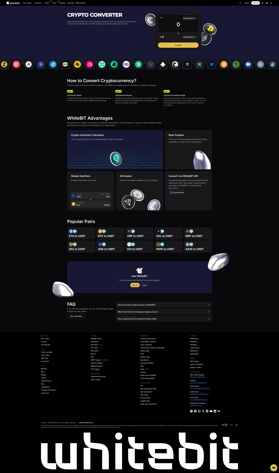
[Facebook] (195, 411)
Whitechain (194, 351)
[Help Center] (262, 3)
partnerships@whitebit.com (200, 388)
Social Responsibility (147, 378)
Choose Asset (188, 18)
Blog (142, 366)
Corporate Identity (146, 363)
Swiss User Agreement (148, 404)
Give (161, 17)
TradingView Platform (48, 390)
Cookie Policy (145, 401)
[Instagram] (199, 411)
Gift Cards (94, 348)
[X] (203, 411)
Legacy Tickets (195, 367)
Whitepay (193, 345)
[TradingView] (219, 411)
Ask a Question (76, 316)
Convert (178, 45)
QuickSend (95, 342)
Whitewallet (194, 354)
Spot (42, 372)
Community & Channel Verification (152, 348)
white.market (194, 348)
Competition (45, 387)
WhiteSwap (194, 338)
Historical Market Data (148, 389)
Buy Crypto (45, 338)
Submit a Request (196, 364)
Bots (42, 384)
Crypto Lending (46, 352)
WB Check (94, 345)
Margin (43, 375)
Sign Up (255, 3)
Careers (143, 372)
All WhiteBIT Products (148, 342)
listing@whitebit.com (197, 377)
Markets (44, 369)
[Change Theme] (271, 3)
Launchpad (45, 361)
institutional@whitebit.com (199, 394)
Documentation (178, 192)
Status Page (144, 351)
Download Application (148, 338)
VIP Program (95, 369)
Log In (246, 3)
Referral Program (97, 363)
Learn (142, 369)
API (141, 386)
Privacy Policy (145, 398)
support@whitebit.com (198, 383)
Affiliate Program (97, 366)
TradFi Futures (46, 381)
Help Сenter (194, 361)
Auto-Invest (45, 355)
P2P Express (45, 345)
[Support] (273, 467)
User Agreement (146, 392)
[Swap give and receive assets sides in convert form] (178, 33)
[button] (178, 37)
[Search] (240, 3)
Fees (142, 354)
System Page (145, 357)
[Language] (267, 3)
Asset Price (45, 393)
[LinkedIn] (215, 411)
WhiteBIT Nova (96, 338)
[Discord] (207, 411)
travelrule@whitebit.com (198, 400)
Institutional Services (98, 376)
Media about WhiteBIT (148, 375)
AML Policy (144, 395)
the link (118, 427)
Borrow (93, 354)
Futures (43, 378)
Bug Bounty (144, 360)
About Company (146, 345)
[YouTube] (211, 411)
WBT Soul (44, 358)
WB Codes (94, 351)
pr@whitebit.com (196, 405)
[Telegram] (191, 411)
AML (92, 357)
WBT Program (96, 360)
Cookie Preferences (86, 423)
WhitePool (193, 342)
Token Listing (95, 379)
